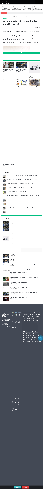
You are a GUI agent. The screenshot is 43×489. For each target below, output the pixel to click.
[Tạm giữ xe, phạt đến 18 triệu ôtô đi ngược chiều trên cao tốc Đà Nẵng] (19, 312)
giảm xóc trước (38, 316)
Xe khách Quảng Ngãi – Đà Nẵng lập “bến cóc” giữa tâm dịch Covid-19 (23, 292)
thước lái (28, 339)
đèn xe (32, 341)
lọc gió (39, 318)
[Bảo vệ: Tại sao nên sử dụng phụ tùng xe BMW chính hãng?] (34, 67)
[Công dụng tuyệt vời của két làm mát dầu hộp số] (6, 228)
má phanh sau (25, 322)
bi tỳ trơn (24, 312)
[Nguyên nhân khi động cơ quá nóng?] (34, 82)
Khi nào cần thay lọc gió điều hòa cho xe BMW (18, 272)
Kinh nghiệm (9, 16)
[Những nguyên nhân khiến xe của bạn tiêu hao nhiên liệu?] (8, 65)
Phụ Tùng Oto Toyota (36, 335)
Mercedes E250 (15, 38)
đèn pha (28, 341)
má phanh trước (31, 322)
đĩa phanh (36, 341)
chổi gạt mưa (38, 314)
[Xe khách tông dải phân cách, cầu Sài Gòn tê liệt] (6, 284)
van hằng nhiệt (33, 339)
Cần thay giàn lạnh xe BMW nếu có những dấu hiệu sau (20, 241)
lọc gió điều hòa (25, 320)
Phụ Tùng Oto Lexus (26, 331)
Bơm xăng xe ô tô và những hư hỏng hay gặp (18, 287)
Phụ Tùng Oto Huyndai (34, 329)
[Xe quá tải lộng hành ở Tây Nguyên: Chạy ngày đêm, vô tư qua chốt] (13, 404)
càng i (24, 316)
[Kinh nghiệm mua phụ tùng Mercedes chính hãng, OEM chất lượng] (21, 65)
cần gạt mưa (28, 316)
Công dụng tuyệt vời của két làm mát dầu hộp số (19, 226)
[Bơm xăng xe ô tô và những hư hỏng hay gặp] (6, 289)
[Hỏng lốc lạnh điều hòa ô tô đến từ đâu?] (21, 82)
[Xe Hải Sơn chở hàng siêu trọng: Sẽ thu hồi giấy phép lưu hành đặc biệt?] (16, 356)
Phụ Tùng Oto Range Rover (27, 335)
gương (24, 318)
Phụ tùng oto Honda (26, 329)
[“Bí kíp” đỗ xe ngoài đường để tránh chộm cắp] (6, 299)
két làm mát (6, 32)
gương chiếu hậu (29, 318)
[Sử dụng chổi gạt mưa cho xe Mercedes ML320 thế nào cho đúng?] (6, 233)
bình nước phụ (36, 312)
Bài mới (31, 250)
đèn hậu (24, 341)
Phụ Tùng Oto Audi (34, 324)
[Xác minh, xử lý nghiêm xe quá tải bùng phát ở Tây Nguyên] (13, 312)
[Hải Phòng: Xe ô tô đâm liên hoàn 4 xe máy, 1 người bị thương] (16, 404)
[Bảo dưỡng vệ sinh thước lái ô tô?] (8, 121)
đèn (37, 339)
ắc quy (40, 341)
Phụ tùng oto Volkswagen (27, 337)
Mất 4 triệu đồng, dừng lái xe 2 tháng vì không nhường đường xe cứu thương (25, 277)
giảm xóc (33, 316)
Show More (21, 52)
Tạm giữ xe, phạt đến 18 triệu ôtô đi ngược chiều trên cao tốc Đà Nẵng (18, 12)
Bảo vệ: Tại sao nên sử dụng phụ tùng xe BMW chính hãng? (34, 75)
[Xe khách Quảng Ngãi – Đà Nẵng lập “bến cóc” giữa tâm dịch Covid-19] (6, 294)
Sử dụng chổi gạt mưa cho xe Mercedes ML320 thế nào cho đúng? (22, 231)
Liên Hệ (17, 487)
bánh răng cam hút (30, 312)
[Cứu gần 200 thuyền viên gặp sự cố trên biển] (16, 312)
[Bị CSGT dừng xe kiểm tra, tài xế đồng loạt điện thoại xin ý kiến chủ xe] (13, 356)
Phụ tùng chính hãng (26, 324)
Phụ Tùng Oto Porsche (35, 333)
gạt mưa (34, 318)
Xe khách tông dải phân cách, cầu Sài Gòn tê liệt (19, 282)
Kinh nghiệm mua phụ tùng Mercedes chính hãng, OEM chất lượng (21, 70)
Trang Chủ (5, 16)
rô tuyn (24, 339)
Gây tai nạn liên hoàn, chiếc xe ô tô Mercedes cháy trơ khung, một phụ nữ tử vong (18, 269)
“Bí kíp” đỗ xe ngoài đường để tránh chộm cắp (19, 297)
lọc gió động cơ (31, 320)
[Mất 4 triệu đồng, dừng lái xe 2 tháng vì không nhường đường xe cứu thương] (6, 279)
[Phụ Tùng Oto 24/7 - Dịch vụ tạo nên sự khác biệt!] (6, 2)
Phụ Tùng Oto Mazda (34, 331)
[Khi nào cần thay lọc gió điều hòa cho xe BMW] (6, 274)
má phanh (37, 320)
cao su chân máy (25, 314)
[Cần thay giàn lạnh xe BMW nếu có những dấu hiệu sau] (6, 243)
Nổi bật (11, 250)
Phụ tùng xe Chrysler (35, 337)
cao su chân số (32, 314)
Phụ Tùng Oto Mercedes (26, 333)
